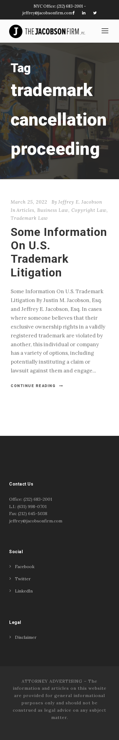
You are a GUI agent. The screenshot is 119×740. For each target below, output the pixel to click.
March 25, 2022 (29, 202)
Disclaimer (26, 637)
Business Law (52, 210)
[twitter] (95, 13)
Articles (25, 210)
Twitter (23, 579)
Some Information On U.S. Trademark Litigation (59, 252)
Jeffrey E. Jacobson (80, 202)
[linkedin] (83, 13)
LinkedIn (24, 591)
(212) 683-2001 (70, 6)
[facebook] (73, 13)
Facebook (24, 566)
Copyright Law (88, 210)
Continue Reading (33, 386)
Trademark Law (29, 218)
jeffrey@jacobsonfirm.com (47, 13)
